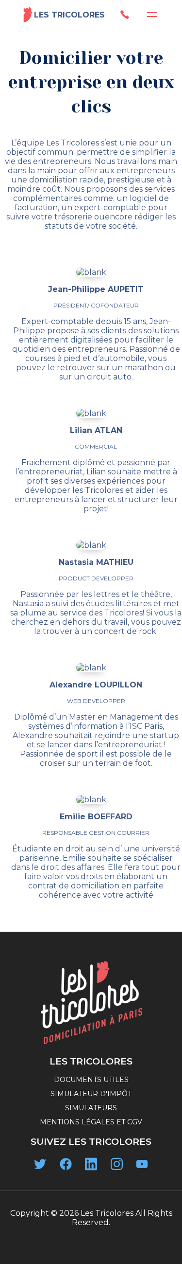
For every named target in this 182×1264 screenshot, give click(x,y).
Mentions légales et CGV (91, 1122)
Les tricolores (69, 14)
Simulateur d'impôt (91, 1093)
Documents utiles (91, 1079)
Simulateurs (91, 1107)
